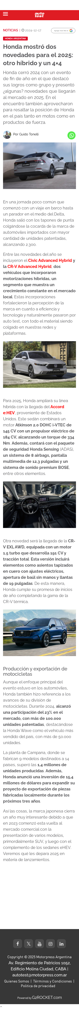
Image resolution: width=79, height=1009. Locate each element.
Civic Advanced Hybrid (50, 260)
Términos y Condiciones (52, 981)
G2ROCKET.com (47, 997)
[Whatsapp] (71, 135)
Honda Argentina (15, 38)
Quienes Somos (16, 981)
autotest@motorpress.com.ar (39, 975)
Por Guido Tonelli (25, 134)
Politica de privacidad (38, 985)
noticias (10, 30)
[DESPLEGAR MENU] (5, 14)
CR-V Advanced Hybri (28, 266)
